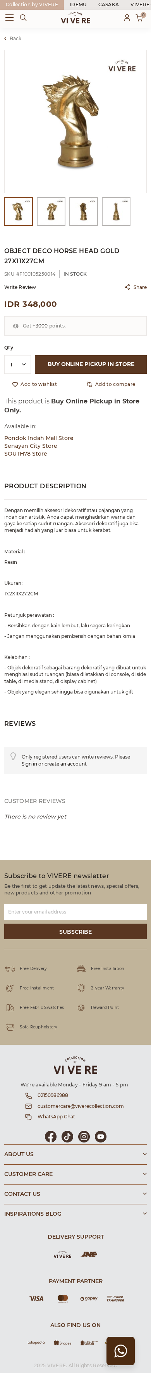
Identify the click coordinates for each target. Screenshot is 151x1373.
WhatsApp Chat (56, 1116)
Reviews (20, 724)
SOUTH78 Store (25, 454)
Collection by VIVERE (32, 4)
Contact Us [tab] (22, 1194)
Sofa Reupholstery (38, 1027)
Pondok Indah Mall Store (39, 438)
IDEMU (78, 4)
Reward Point (105, 1008)
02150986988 (53, 1095)
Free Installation (107, 969)
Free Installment (37, 988)
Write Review (20, 287)
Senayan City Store (30, 446)
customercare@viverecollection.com (81, 1106)
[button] (111, 384)
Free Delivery (33, 969)
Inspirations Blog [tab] (33, 1214)
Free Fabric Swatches (42, 1008)
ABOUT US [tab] (19, 1154)
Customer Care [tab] (28, 1174)
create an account (66, 764)
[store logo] (75, 17)
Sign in (29, 764)
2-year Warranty (107, 988)
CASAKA (108, 4)
